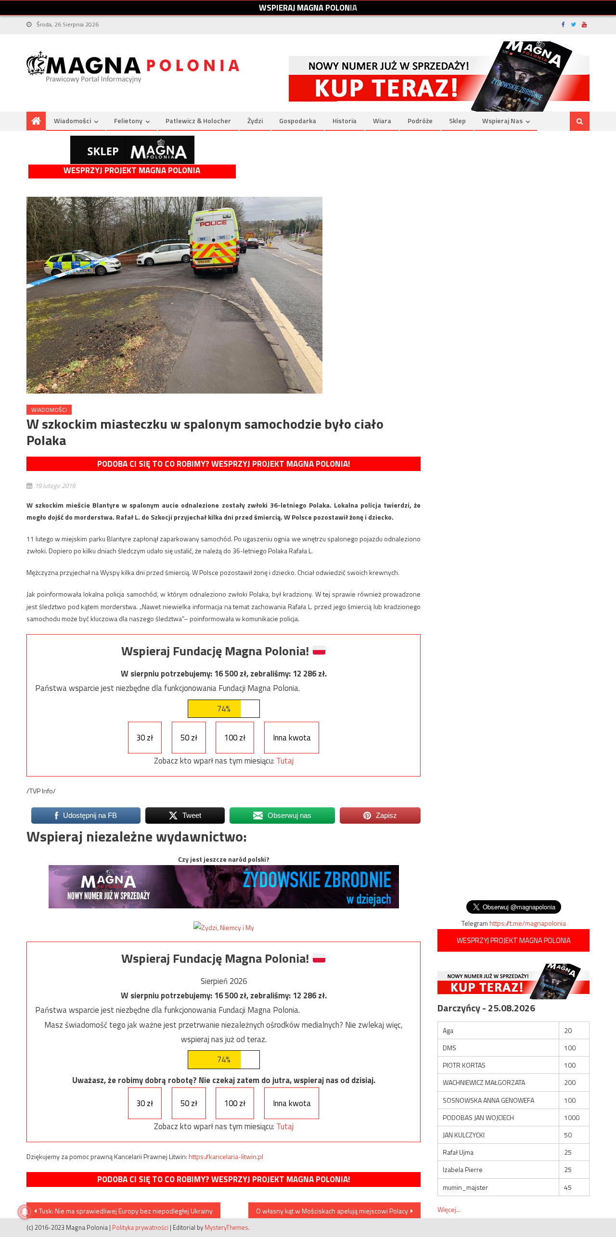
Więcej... (449, 1209)
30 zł (144, 737)
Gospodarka (297, 120)
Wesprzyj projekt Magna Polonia (132, 171)
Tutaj (285, 760)
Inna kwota (292, 737)
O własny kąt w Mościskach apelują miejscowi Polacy (332, 1211)
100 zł (234, 737)
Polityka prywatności (140, 1227)
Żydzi (255, 120)
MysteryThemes (226, 1227)
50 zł (188, 737)
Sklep (457, 120)
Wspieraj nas (502, 120)
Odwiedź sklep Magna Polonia (132, 150)
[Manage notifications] (25, 1212)
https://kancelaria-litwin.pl (226, 1156)
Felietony (128, 120)
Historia (345, 120)
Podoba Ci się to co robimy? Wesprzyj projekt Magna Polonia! (223, 464)
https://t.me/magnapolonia (527, 923)
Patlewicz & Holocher (198, 120)
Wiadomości (72, 120)
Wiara (382, 120)
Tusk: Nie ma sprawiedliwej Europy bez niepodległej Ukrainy (126, 1211)
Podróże (420, 120)
